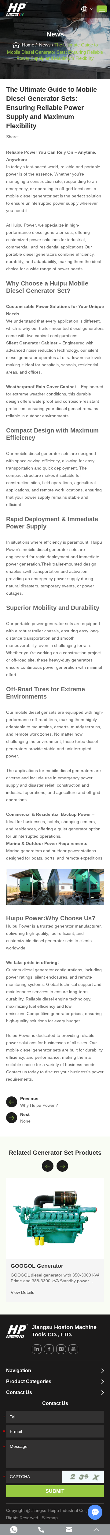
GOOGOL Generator (37, 1266)
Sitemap (50, 1517)
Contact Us (19, 1392)
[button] (47, 1166)
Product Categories (28, 1381)
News (45, 44)
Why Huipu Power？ (39, 1105)
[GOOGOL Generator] (55, 1218)
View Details (22, 1292)
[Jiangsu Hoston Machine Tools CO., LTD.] (17, 9)
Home (28, 44)
